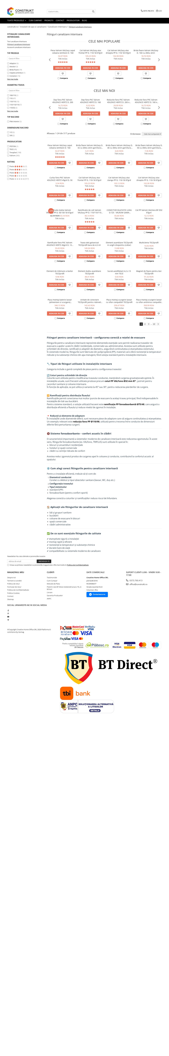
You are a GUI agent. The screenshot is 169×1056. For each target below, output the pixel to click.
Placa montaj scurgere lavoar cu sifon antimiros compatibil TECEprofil (149, 300)
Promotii (48, 20)
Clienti (50, 572)
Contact (10, 596)
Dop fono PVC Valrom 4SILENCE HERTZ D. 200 (62, 100)
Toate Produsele (16, 20)
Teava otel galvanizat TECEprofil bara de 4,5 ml (89, 243)
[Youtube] (8, 617)
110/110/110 (14, 104)
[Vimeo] (8, 620)
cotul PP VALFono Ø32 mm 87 (120, 381)
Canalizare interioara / (58, 26)
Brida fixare (14, 70)
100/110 (13, 95)
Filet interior (14, 121)
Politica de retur (13, 584)
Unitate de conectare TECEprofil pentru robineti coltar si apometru (89, 300)
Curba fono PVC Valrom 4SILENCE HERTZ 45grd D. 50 (59, 178)
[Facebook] (8, 610)
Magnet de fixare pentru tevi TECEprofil (148, 272)
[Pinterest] (8, 613)
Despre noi (11, 577)
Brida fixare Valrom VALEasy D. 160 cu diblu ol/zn (146, 51)
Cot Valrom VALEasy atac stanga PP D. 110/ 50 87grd (119, 178)
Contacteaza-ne (99, 594)
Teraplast (13, 152)
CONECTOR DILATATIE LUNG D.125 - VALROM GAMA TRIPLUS (119, 211)
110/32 (12, 108)
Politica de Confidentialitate (78, 565)
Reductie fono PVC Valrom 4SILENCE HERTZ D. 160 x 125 (146, 100)
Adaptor (13, 63)
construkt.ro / (13, 26)
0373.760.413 (135, 580)
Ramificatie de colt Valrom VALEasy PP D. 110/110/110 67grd (89, 211)
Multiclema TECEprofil (149, 242)
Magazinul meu (15, 572)
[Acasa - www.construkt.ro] (20, 11)
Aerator (13, 66)
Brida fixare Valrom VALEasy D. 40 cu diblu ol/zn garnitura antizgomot (119, 146)
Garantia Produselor (55, 595)
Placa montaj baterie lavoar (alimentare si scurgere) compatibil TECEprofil (60, 300)
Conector (13, 76)
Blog (84, 20)
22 (154, 324)
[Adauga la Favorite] (63, 73)
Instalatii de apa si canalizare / (34, 26)
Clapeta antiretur (16, 73)
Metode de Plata (53, 584)
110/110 (13, 101)
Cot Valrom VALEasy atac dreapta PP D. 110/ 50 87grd (118, 51)
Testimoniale (52, 577)
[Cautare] (93, 11)
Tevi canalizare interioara (17, 41)
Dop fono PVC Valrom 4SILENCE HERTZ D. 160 (90, 100)
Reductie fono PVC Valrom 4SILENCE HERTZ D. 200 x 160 (118, 100)
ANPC (49, 598)
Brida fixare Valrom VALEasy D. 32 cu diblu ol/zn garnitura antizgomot (89, 146)
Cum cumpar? (35, 20)
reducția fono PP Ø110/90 (86, 421)
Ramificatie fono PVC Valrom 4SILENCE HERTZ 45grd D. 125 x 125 (60, 243)
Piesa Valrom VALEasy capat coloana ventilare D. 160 (63, 51)
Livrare (49, 592)
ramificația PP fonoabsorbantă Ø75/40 (124, 404)
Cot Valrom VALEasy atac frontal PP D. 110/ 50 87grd (90, 51)
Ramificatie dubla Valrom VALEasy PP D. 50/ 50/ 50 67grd (59, 211)
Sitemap (10, 599)
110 (11, 98)
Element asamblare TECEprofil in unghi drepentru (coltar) (119, 243)
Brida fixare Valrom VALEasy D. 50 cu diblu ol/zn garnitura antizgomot (148, 146)
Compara (64, 78)
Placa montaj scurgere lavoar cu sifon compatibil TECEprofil (119, 300)
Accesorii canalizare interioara (18, 47)
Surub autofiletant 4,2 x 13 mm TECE (119, 272)
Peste (12, 166)
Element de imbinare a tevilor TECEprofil (60, 272)
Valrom (12, 155)
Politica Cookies (13, 593)
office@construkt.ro (138, 584)
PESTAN (13, 146)
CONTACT (60, 20)
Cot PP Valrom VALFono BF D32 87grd (148, 211)
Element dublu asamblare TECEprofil (89, 272)
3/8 (11, 135)
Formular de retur (14, 587)
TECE (11, 149)
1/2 (11, 132)
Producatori (73, 20)
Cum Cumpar (52, 580)
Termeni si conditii (14, 580)
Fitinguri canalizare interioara (18, 44)
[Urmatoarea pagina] (158, 324)
